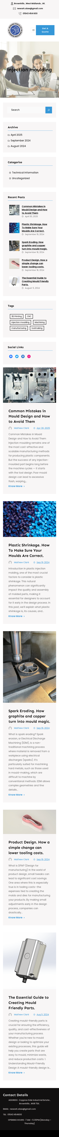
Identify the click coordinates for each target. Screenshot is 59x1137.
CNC (29, 316)
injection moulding (20, 322)
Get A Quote (45, 30)
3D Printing (17, 316)
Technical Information (25, 172)
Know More (15, 486)
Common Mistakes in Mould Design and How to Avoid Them (34, 210)
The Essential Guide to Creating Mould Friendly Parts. (35, 281)
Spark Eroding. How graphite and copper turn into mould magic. (34, 245)
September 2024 (21, 140)
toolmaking (37, 328)
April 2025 (16, 135)
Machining (40, 322)
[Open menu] (33, 30)
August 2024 (18, 146)
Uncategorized (21, 178)
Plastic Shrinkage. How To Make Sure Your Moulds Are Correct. (34, 228)
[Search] (48, 110)
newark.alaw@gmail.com (30, 8)
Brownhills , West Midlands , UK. (29, 3)
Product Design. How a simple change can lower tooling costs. (34, 263)
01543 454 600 (30, 13)
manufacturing (19, 328)
